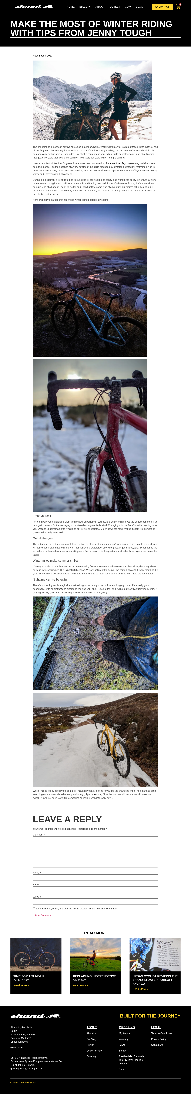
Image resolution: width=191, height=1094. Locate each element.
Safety (122, 1050)
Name (37, 873)
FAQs (122, 1045)
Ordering (91, 1056)
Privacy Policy (158, 1039)
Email (36, 884)
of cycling (120, 163)
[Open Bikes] (89, 7)
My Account (125, 1033)
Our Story (92, 1039)
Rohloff (90, 1045)
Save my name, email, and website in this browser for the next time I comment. (76, 908)
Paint (121, 1069)
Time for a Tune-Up (28, 976)
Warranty (123, 1039)
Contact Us (157, 1045)
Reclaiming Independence (94, 976)
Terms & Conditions (161, 1033)
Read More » (21, 985)
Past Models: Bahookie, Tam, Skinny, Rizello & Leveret (132, 1060)
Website (37, 897)
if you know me (93, 794)
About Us (91, 1033)
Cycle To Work (94, 1050)
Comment (39, 835)
